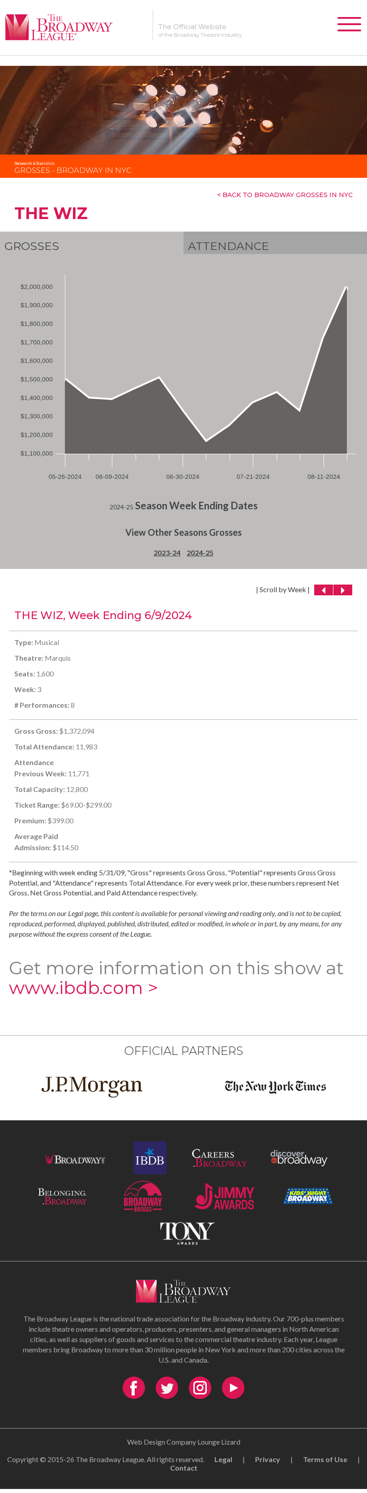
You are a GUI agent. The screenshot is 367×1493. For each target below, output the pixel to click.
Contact (183, 1467)
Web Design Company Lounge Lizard (183, 1441)
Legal (223, 1459)
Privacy (267, 1459)
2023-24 (167, 552)
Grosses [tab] (31, 246)
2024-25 (200, 552)
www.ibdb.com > (83, 987)
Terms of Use (325, 1459)
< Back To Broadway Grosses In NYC (285, 195)
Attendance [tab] (228, 246)
